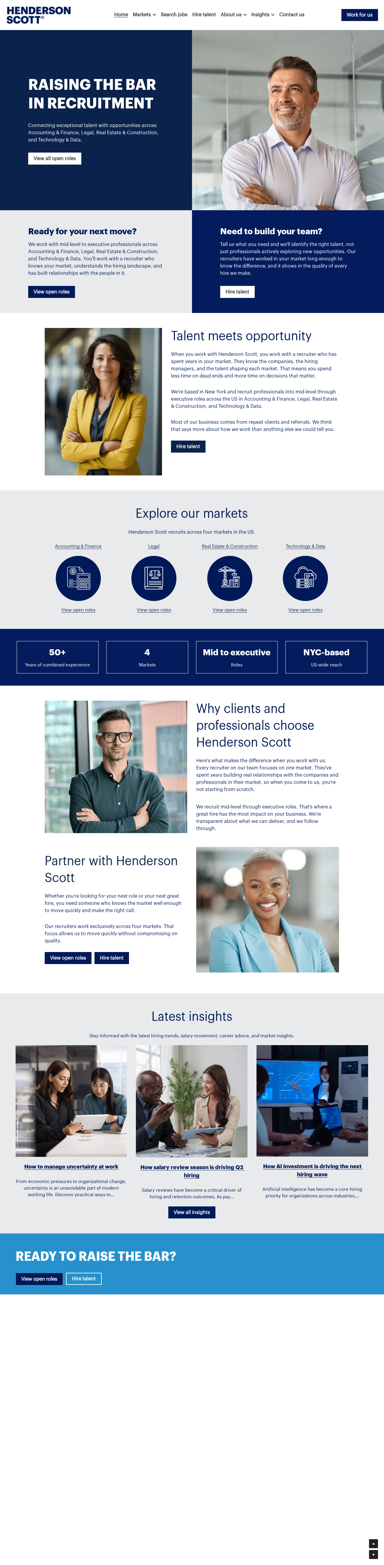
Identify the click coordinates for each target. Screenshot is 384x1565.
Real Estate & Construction (230, 546)
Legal (154, 546)
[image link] (38, 14)
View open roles (52, 292)
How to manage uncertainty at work (71, 1166)
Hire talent (237, 292)
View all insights (192, 1212)
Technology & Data (305, 546)
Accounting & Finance (78, 546)
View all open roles (55, 158)
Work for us (360, 15)
